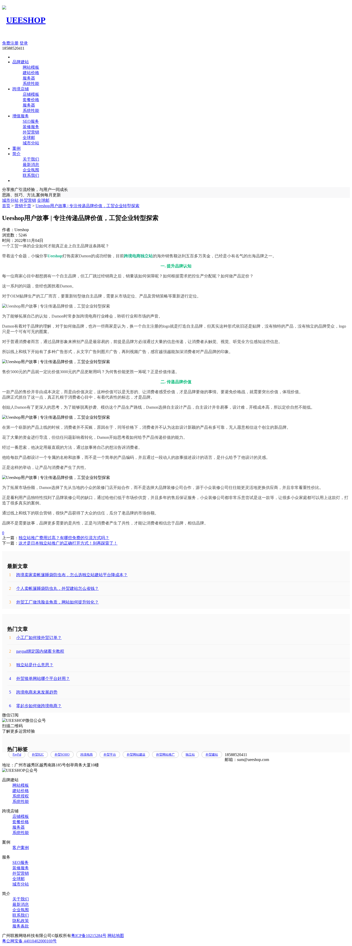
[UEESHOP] (24, 20)
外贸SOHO (62, 754)
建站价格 (31, 73)
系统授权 (20, 796)
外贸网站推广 (165, 754)
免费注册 (10, 43)
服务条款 (20, 926)
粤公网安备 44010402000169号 (29, 941)
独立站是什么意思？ (31, 665)
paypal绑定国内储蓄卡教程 (36, 651)
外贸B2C (38, 754)
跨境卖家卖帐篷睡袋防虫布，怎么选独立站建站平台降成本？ (68, 575)
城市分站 (31, 143)
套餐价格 (31, 100)
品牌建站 (20, 62)
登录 (24, 43)
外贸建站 (212, 754)
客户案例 (20, 847)
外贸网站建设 (136, 754)
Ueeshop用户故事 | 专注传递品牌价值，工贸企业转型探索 (87, 206)
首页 (6, 206)
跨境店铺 (20, 89)
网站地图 (115, 935)
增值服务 (20, 116)
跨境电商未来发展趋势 (33, 692)
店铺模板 (31, 94)
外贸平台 (110, 754)
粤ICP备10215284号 (88, 935)
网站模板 (31, 67)
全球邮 (29, 137)
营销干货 (23, 206)
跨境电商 (86, 754)
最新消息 (31, 164)
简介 (16, 154)
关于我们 (31, 159)
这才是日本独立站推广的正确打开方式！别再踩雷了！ (68, 543)
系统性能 (31, 83)
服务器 (29, 78)
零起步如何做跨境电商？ (35, 706)
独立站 (190, 754)
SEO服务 (31, 121)
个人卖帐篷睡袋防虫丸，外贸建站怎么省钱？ (54, 588)
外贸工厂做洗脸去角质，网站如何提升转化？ (54, 602)
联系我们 (31, 175)
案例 (16, 148)
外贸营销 (31, 132)
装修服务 (31, 127)
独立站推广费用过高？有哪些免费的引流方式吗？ (64, 538)
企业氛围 (31, 170)
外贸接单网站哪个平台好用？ (39, 678)
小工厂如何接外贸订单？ (35, 637)
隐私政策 (20, 920)
